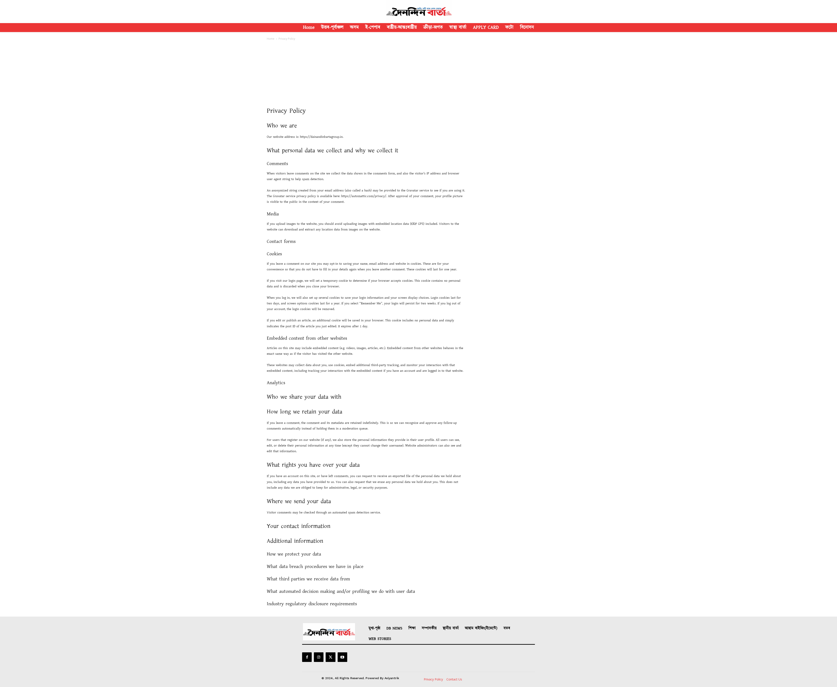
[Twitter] (330, 657)
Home (270, 39)
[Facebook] (307, 657)
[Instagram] (318, 657)
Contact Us (454, 679)
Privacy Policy (433, 679)
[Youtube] (342, 657)
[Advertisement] (418, 73)
